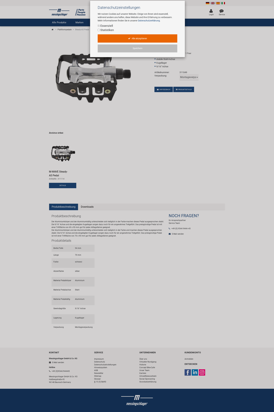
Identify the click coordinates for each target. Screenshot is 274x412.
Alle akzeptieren (139, 38)
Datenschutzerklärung (149, 20)
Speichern (137, 48)
